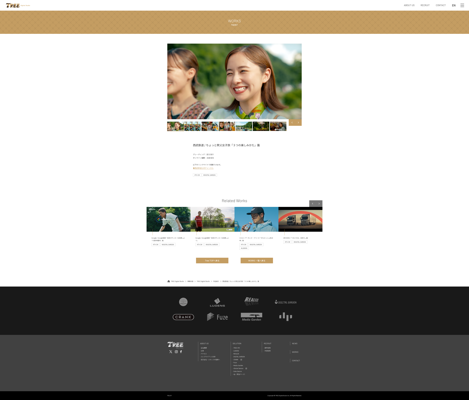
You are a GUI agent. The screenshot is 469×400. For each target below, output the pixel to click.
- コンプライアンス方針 (208, 357)
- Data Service (237, 371)
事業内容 (190, 281)
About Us (204, 343)
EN (454, 5)
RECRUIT (425, 5)
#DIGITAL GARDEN (209, 175)
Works (295, 352)
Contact (296, 360)
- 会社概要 (203, 348)
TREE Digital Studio (177, 281)
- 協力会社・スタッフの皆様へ (210, 359)
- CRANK (235, 359)
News (294, 343)
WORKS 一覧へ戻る (256, 260)
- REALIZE (236, 354)
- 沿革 (202, 351)
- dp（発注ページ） (239, 374)
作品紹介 (216, 281)
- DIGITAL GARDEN (239, 357)
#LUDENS (244, 248)
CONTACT (441, 5)
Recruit (267, 343)
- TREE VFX (236, 348)
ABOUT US (409, 5)
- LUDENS (236, 351)
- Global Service (238, 368)
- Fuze (235, 362)
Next (298, 122)
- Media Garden (238, 365)
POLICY (169, 395)
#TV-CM (197, 175)
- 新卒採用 (267, 348)
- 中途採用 (267, 351)
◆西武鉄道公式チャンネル (203, 168)
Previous (292, 122)
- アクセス (203, 354)
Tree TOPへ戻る (212, 260)
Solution (237, 343)
